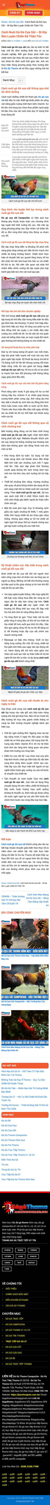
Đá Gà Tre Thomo (10, 1145)
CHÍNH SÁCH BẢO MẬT (17, 1294)
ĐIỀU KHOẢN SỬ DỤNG (17, 1300)
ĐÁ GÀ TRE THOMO (15, 1335)
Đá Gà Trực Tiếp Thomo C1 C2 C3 (18, 1155)
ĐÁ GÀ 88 (10, 1358)
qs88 (4, 1474)
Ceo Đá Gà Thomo (39, 41)
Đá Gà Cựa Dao (9, 1125)
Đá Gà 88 (6, 1120)
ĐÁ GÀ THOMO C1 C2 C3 (18, 1330)
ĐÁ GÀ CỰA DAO (14, 1352)
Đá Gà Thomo (11, 68)
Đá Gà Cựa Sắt (16, 22)
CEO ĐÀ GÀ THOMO (15, 1305)
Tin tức (4, 1164)
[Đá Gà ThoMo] (25, 5)
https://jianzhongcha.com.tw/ (25, 1394)
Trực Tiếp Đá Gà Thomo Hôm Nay (18, 1179)
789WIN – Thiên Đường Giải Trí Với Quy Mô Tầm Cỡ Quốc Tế (13, 900)
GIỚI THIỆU (11, 1288)
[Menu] (3, 4)
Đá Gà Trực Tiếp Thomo (13, 1150)
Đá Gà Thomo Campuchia (14, 1135)
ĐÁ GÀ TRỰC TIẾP (15, 1318)
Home (4, 22)
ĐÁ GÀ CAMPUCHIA (15, 1324)
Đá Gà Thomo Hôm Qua (13, 1140)
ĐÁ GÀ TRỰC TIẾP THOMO (19, 1364)
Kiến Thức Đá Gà (9, 1159)
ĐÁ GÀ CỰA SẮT (14, 1347)
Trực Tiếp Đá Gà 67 (10, 1174)
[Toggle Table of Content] (19, 80)
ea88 (4, 1481)
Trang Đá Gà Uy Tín (11, 1169)
